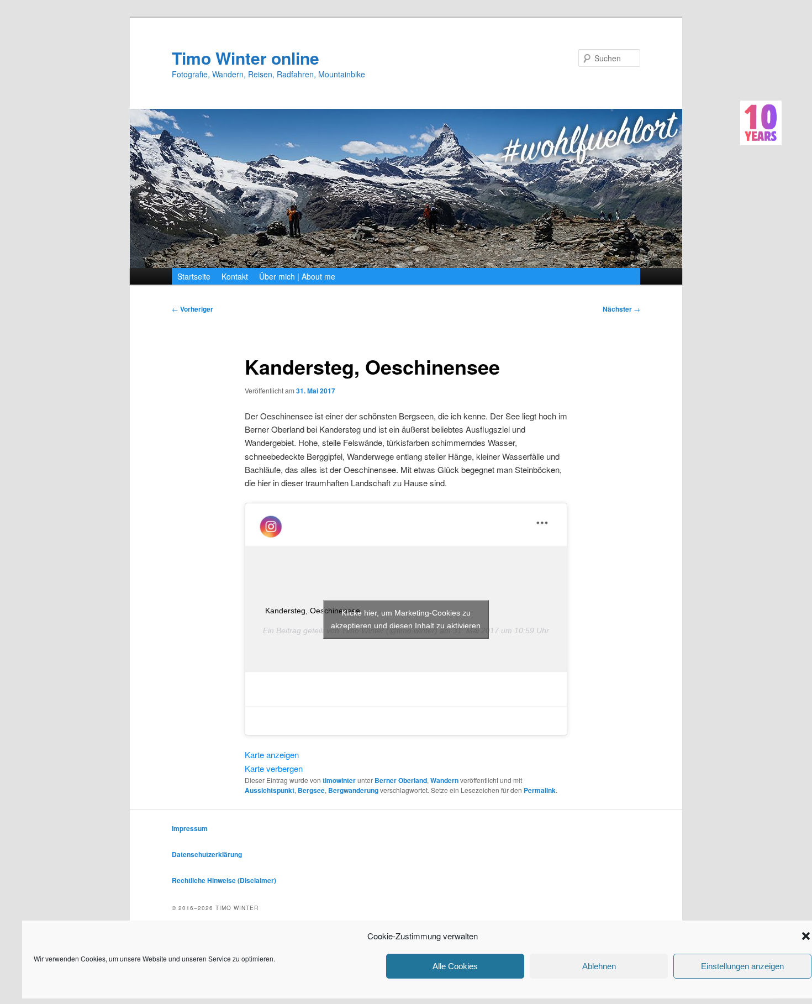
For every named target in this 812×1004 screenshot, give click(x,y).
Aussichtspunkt (269, 790)
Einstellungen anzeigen (742, 966)
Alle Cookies (455, 966)
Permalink (540, 790)
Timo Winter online (245, 58)
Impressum (190, 828)
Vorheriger (192, 309)
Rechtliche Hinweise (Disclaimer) (224, 880)
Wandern (444, 780)
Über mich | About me (297, 276)
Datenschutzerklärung (207, 854)
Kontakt (235, 276)
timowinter (339, 780)
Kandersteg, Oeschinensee (312, 610)
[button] (805, 936)
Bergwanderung (353, 790)
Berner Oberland (401, 780)
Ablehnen (599, 966)
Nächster (621, 309)
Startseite (193, 276)
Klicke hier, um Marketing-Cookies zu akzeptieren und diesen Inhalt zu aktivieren (406, 619)
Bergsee (311, 790)
